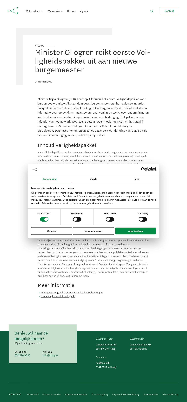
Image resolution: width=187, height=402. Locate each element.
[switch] (77, 219)
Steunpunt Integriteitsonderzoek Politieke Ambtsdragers (72, 292)
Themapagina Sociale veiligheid (58, 296)
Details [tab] (93, 179)
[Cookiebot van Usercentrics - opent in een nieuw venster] (143, 169)
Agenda (84, 11)
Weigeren (51, 231)
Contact (169, 11)
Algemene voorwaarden (76, 394)
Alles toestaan (135, 231)
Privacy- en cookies (51, 394)
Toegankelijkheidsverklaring (125, 394)
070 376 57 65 (22, 355)
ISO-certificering (170, 394)
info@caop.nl (50, 355)
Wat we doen (33, 11)
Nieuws (71, 11)
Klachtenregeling (100, 394)
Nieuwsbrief (32, 394)
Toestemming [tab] (50, 179)
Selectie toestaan (93, 231)
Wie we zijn (53, 11)
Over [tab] (137, 179)
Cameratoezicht (150, 394)
